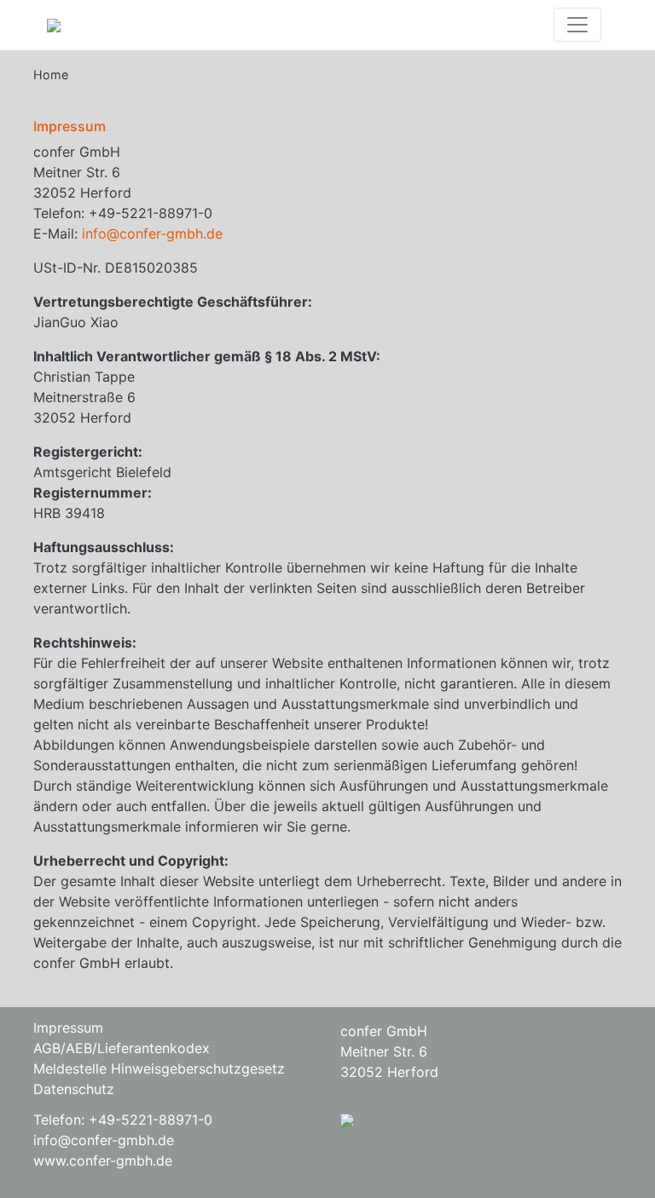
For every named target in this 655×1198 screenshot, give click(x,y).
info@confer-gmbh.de (152, 233)
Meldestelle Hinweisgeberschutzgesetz (159, 1068)
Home (50, 74)
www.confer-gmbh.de (102, 1160)
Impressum (68, 1027)
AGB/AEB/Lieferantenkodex (121, 1048)
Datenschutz (73, 1089)
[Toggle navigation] (577, 25)
